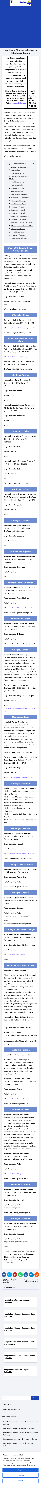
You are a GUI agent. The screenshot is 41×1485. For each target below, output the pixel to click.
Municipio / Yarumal (18, 235)
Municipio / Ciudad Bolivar (20, 198)
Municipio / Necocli (18, 213)
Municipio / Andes (17, 182)
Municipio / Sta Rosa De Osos (22, 226)
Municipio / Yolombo (19, 238)
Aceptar (20, 1470)
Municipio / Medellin (18, 210)
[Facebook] (4, 1274)
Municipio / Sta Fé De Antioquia (22, 223)
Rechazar (20, 1480)
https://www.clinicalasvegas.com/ (21, 328)
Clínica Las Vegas (17, 173)
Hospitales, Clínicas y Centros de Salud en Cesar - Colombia (21, 1423)
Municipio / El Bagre (19, 201)
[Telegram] (31, 1274)
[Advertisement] (20, 27)
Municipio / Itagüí (17, 207)
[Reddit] (36, 1274)
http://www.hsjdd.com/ (17, 955)
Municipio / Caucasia (18, 191)
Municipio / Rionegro (19, 219)
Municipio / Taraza (18, 229)
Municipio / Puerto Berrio (20, 216)
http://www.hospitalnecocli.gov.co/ (21, 854)
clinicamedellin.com (18, 103)
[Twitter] (9, 1274)
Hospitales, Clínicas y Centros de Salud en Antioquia (18, 1445)
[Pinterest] (15, 1274)
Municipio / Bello (17, 185)
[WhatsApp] (20, 1274)
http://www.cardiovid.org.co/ (19, 357)
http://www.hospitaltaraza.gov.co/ (21, 1099)
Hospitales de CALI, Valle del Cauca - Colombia (10, 1281)
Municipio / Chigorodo (19, 194)
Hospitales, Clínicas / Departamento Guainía (19, 1428)
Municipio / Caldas (17, 188)
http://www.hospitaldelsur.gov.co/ (21, 777)
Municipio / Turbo (18, 232)
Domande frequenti (10, 1409)
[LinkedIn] (25, 1274)
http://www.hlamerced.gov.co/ (20, 608)
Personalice (20, 1475)
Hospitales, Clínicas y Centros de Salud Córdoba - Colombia (21, 1434)
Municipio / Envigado (18, 204)
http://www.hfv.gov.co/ (17, 1174)
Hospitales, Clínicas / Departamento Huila (31, 1280)
